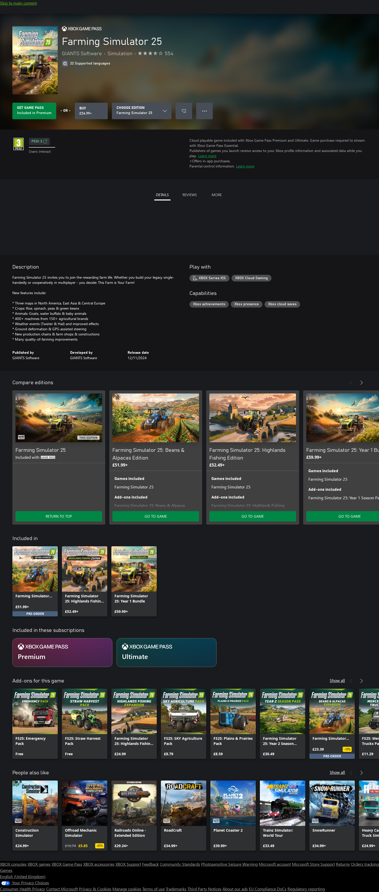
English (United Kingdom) (23, 876)
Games (6, 870)
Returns (343, 864)
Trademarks (176, 888)
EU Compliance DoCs (267, 888)
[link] (35, 581)
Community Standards (180, 864)
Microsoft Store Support (313, 864)
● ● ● (204, 110)
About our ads (235, 888)
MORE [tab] (217, 194)
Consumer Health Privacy (22, 888)
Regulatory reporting (306, 888)
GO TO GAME (156, 516)
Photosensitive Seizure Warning (229, 864)
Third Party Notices (204, 888)
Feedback (150, 864)
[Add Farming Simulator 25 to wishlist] (184, 111)
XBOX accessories (98, 864)
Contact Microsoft (62, 888)
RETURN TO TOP (59, 516)
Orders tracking (365, 864)
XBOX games (39, 864)
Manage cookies (126, 888)
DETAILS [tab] (162, 194)
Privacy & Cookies (95, 888)
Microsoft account (275, 864)
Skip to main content (18, 3)
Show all (337, 680)
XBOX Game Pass (67, 864)
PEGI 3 (36, 141)
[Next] (361, 382)
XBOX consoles (13, 864)
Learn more (207, 155)
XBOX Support (128, 864)
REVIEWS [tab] (190, 194)
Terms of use (153, 888)
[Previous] (351, 382)
